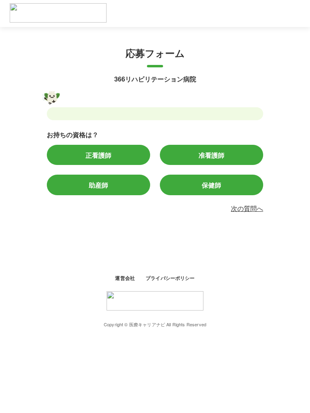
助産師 (98, 185)
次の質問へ (247, 208)
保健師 (211, 185)
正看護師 (98, 155)
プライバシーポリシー (170, 277)
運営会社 (125, 277)
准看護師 (211, 155)
